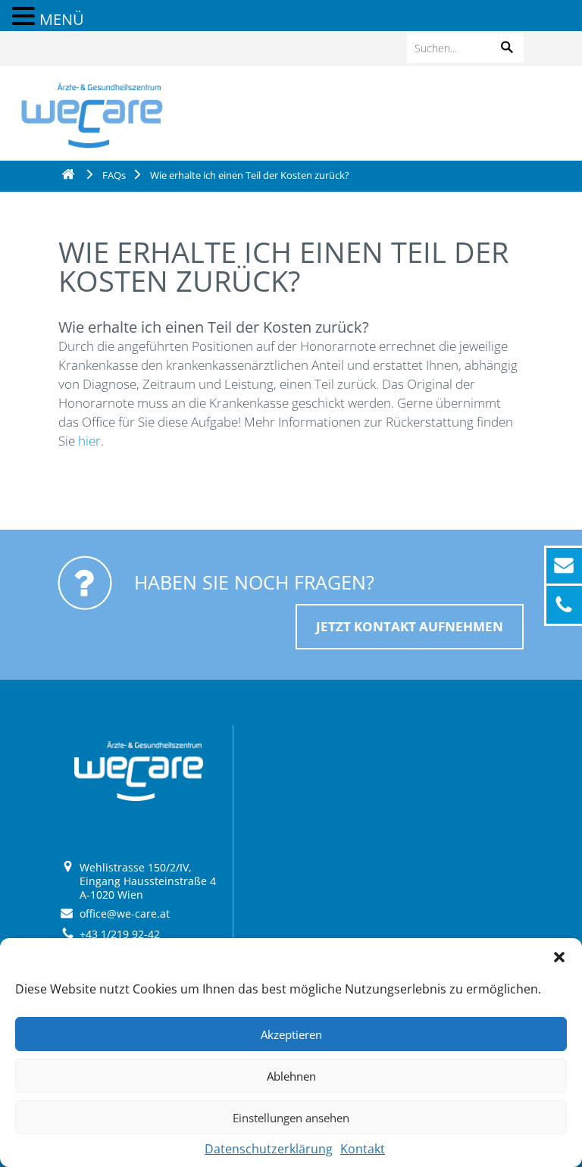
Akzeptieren (291, 1034)
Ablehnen (291, 1076)
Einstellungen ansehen (291, 1117)
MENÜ (61, 19)
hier (89, 440)
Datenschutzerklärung (269, 1149)
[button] (559, 957)
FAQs (114, 175)
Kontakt (362, 1149)
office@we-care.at (125, 913)
